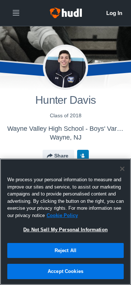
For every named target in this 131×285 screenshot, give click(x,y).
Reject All (65, 250)
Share (61, 156)
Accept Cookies (65, 271)
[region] (65, 222)
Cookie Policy (62, 215)
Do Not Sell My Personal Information (65, 229)
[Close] (122, 169)
